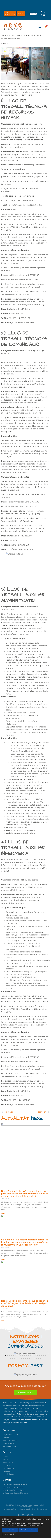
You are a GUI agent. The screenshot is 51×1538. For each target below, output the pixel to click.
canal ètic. (43, 1509)
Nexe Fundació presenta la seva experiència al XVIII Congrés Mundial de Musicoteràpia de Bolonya (24, 1303)
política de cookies (32, 1509)
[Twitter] (44, 12)
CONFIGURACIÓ (35, 1525)
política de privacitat (18, 1509)
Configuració (9, 1534)
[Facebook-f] (41, 12)
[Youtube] (44, 15)
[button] (40, 27)
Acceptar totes (10, 1530)
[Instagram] (41, 15)
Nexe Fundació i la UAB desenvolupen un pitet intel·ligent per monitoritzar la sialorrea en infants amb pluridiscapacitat (24, 1194)
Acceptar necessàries (28, 1530)
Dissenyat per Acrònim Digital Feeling (32, 1505)
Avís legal (7, 1509)
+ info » (4, 1213)
